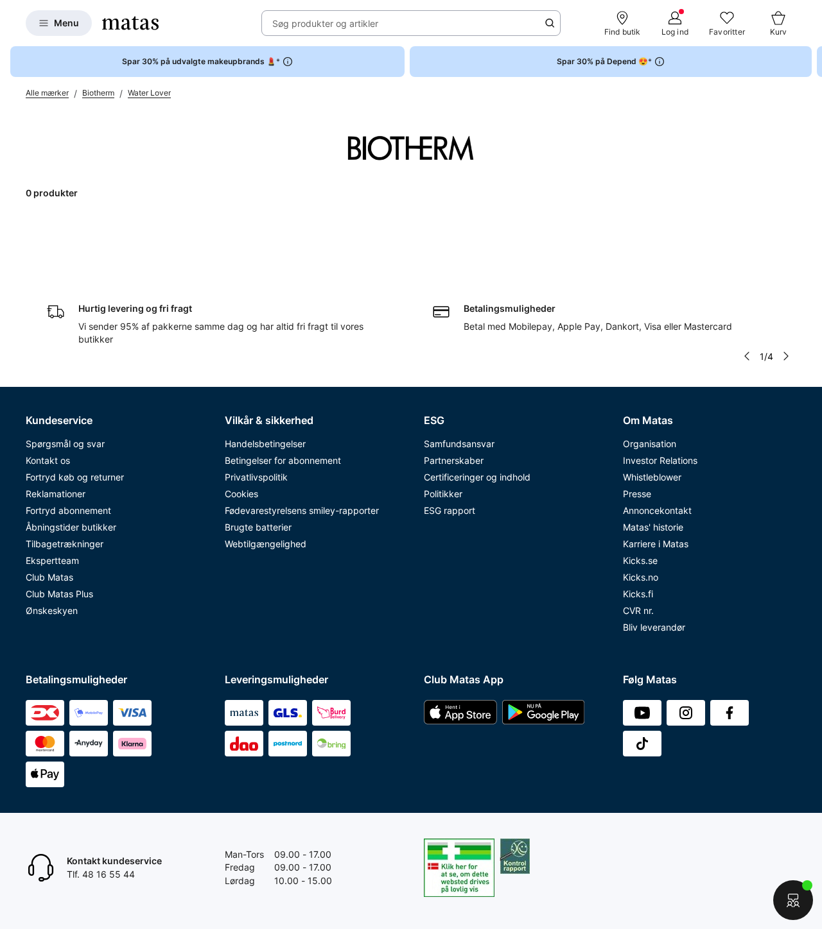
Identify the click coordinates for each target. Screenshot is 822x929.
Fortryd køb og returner (75, 477)
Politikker (443, 493)
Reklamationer (55, 493)
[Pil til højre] (811, 61)
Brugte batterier (258, 527)
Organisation (649, 443)
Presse (637, 493)
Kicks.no (640, 577)
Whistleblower (652, 477)
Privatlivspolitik (256, 477)
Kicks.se (640, 560)
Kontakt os (48, 460)
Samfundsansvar (459, 443)
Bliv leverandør (654, 627)
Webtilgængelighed (265, 543)
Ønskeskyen (52, 610)
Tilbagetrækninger (64, 543)
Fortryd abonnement (68, 510)
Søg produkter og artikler (325, 23)
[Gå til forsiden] (130, 23)
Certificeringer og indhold (477, 477)
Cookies (241, 493)
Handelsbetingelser (265, 443)
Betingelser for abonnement (283, 460)
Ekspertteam (52, 560)
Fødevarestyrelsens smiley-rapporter (302, 510)
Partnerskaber (454, 460)
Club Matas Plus (59, 593)
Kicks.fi (638, 593)
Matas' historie (653, 527)
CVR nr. (638, 610)
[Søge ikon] (549, 23)
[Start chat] (793, 900)
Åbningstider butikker (71, 527)
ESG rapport (449, 510)
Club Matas (49, 577)
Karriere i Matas (655, 543)
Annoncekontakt (657, 510)
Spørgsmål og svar (65, 443)
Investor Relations (660, 460)
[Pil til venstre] (747, 356)
